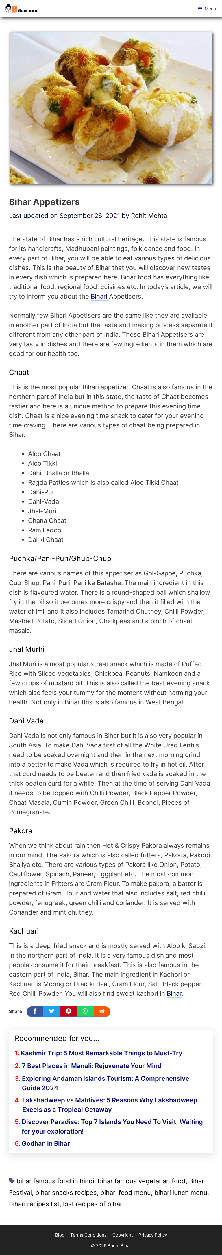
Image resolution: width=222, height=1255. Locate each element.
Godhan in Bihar (46, 1143)
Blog (59, 1235)
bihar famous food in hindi (55, 1181)
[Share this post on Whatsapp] (85, 1011)
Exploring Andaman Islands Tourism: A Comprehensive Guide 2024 (105, 1083)
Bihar (174, 993)
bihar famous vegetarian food (142, 1181)
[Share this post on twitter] (51, 1011)
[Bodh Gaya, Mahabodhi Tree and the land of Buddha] (24, 8)
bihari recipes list (34, 1204)
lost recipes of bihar (92, 1204)
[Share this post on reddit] (102, 1011)
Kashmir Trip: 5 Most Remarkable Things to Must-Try (101, 1053)
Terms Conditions (88, 1235)
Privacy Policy (152, 1235)
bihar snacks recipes (66, 1192)
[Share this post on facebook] (35, 1011)
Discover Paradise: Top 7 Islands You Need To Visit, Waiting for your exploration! (112, 1126)
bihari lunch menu (180, 1192)
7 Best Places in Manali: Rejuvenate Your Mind (92, 1065)
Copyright (122, 1235)
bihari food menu (125, 1192)
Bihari (100, 296)
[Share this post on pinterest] (68, 1011)
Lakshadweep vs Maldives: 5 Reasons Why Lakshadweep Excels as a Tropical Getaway (109, 1104)
